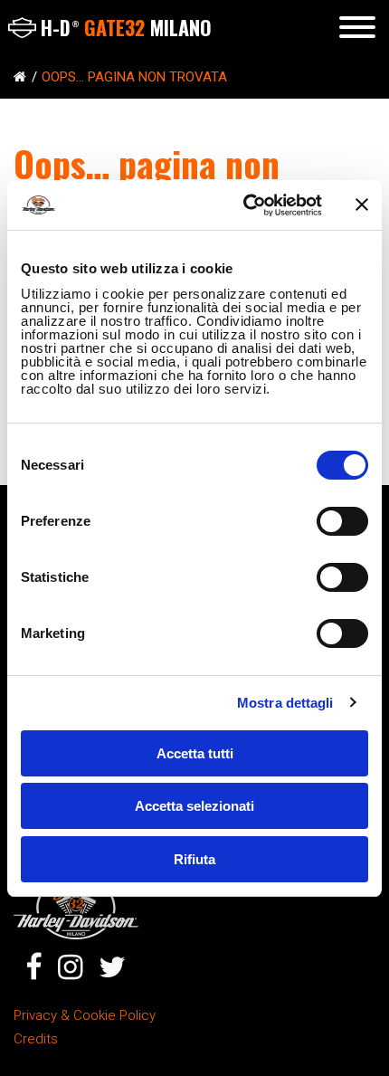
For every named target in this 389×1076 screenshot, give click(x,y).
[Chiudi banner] (362, 204)
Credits (36, 1039)
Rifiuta (194, 859)
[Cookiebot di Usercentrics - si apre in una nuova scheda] (244, 205)
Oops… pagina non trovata (134, 77)
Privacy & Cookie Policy (85, 1015)
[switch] (342, 521)
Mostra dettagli (285, 702)
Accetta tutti (195, 753)
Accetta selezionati (194, 806)
